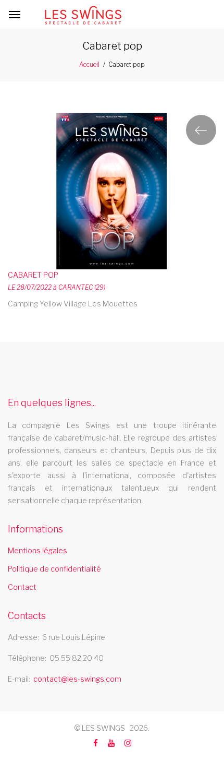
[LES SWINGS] (83, 15)
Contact (22, 587)
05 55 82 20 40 (76, 658)
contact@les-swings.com (77, 678)
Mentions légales (37, 550)
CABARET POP (33, 274)
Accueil (89, 64)
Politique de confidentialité (54, 568)
